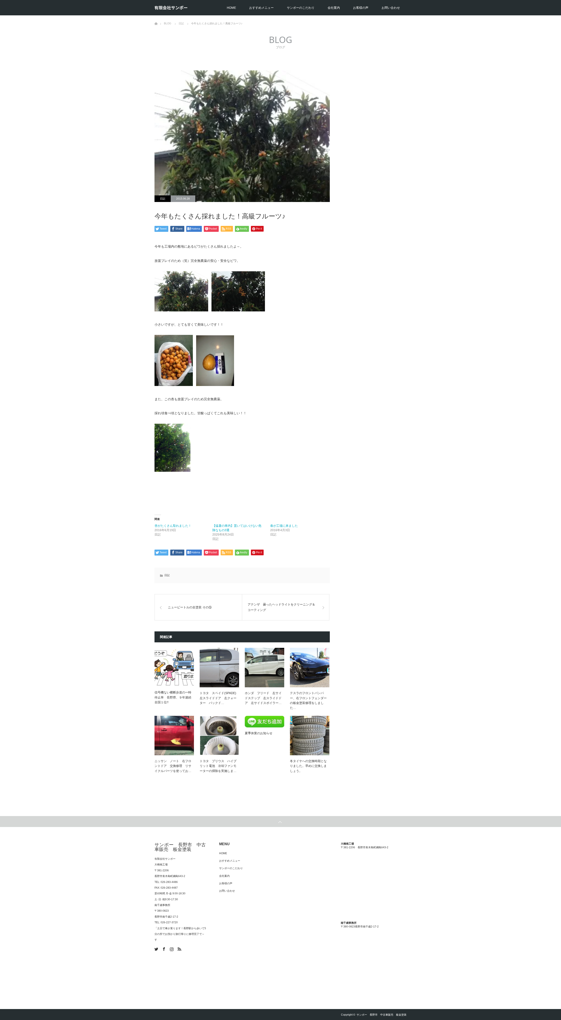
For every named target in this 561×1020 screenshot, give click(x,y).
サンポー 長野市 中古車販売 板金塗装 (180, 847)
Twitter (156, 948)
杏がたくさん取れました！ (172, 525)
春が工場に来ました (284, 525)
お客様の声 (360, 7)
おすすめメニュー (261, 7)
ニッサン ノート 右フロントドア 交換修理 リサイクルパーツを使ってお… (172, 766)
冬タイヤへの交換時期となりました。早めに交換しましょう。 (308, 766)
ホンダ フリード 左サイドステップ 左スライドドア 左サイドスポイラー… (263, 698)
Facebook (163, 948)
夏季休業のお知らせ (258, 733)
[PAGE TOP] (280, 821)
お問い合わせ (391, 7)
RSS (179, 948)
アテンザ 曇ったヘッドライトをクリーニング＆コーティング (281, 607)
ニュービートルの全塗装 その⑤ (190, 607)
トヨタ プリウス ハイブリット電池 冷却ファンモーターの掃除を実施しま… (218, 766)
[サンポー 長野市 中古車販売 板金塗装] (170, 8)
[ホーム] (155, 17)
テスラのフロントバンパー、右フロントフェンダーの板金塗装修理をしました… (308, 700)
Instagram (171, 948)
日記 (162, 198)
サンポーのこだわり (300, 7)
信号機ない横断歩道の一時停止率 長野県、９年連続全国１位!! (172, 697)
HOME (231, 7)
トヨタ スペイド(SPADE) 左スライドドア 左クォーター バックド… (218, 698)
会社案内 (334, 7)
